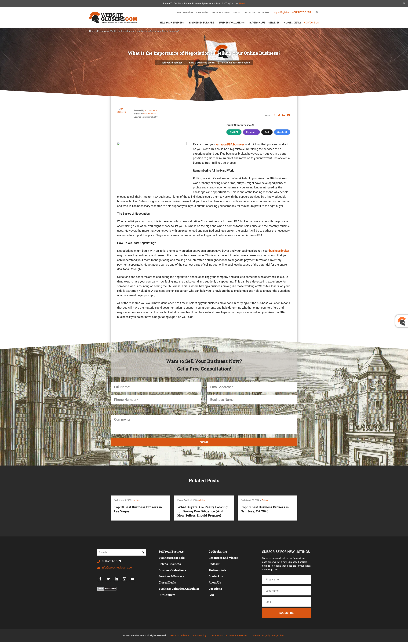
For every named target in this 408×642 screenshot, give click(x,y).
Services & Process (171, 576)
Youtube (132, 579)
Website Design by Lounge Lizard (269, 635)
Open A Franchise (185, 12)
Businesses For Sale (201, 22)
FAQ (211, 595)
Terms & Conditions (179, 635)
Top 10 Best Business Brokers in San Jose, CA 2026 (265, 509)
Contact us (311, 22)
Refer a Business (170, 564)
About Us (215, 582)
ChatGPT (234, 132)
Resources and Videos (223, 558)
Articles (137, 500)
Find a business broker (202, 62)
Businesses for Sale (172, 558)
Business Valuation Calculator (179, 589)
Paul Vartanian (149, 114)
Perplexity (251, 132)
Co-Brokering (218, 551)
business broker (279, 250)
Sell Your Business (172, 22)
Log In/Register (281, 12)
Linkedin (116, 579)
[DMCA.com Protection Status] (107, 588)
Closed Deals (292, 22)
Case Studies (202, 12)
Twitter (108, 579)
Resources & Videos (220, 12)
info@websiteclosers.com (117, 567)
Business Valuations (232, 22)
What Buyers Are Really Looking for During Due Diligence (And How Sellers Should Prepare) (202, 511)
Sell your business (171, 62)
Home (92, 31)
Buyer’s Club (257, 22)
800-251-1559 (303, 12)
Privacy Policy (199, 635)
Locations (215, 589)
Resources (102, 31)
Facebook (100, 579)
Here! (242, 3)
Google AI (282, 132)
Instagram (124, 579)
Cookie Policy (216, 635)
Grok (267, 132)
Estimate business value (236, 62)
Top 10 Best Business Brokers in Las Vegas (138, 509)
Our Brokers (263, 12)
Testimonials (249, 12)
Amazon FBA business (230, 144)
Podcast (236, 12)
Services (273, 22)
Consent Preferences (236, 635)
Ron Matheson (151, 110)
